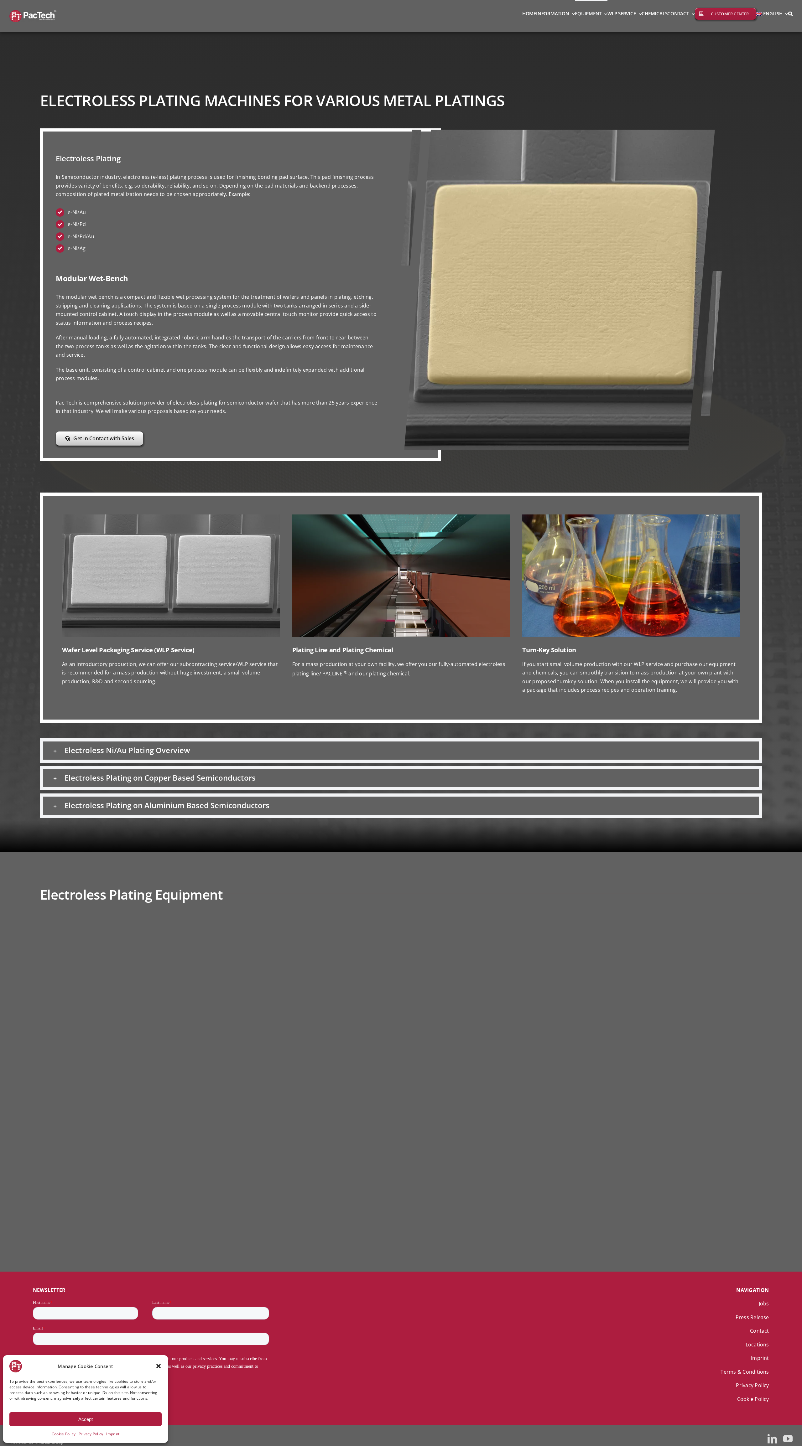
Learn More (237, 970)
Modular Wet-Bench (249, 931)
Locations (757, 1344)
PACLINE (232, 1104)
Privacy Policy (91, 1434)
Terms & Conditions (745, 1371)
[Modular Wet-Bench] (121, 922)
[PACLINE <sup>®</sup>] (121, 1094)
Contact (759, 1330)
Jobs (764, 1303)
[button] (158, 1366)
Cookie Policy (64, 1434)
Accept (85, 1419)
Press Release (752, 1317)
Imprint (112, 1434)
